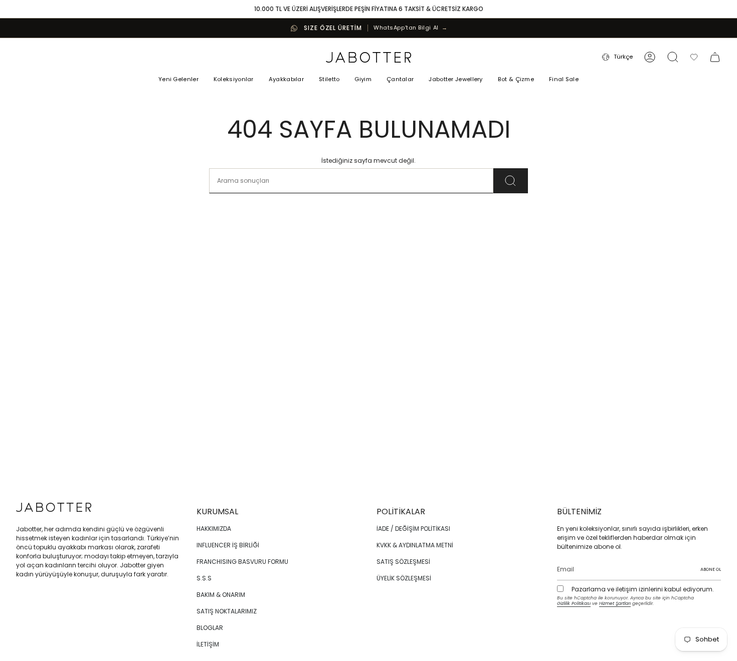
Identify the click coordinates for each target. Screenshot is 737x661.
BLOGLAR (210, 627)
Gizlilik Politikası (574, 603)
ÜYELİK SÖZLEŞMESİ (404, 578)
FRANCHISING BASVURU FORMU (242, 561)
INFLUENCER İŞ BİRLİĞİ (228, 545)
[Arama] (510, 180)
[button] (233, 80)
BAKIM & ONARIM (221, 594)
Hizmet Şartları (615, 603)
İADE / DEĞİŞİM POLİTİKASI (413, 528)
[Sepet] (714, 57)
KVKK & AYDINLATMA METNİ (415, 545)
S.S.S (204, 578)
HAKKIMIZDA (214, 528)
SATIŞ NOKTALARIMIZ (227, 611)
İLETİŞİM (208, 644)
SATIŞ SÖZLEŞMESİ (403, 561)
